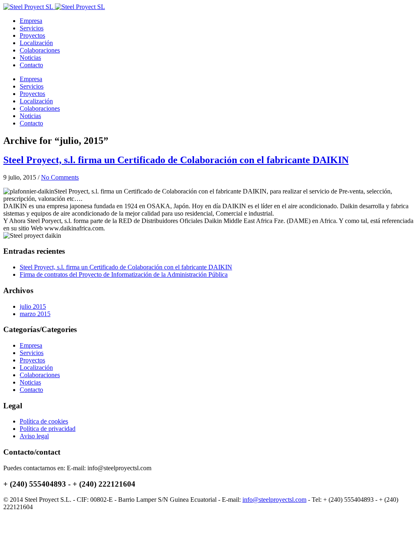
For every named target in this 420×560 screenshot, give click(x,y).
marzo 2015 (35, 313)
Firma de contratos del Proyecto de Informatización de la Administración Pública (124, 274)
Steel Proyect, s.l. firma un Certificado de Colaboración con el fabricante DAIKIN (176, 160)
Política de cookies (44, 421)
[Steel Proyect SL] (54, 6)
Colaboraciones (40, 50)
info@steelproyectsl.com (274, 499)
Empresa (31, 20)
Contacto (31, 64)
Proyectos (32, 35)
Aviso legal (34, 436)
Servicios (31, 28)
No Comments (60, 177)
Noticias (30, 57)
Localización (36, 42)
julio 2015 (33, 306)
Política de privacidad (47, 428)
